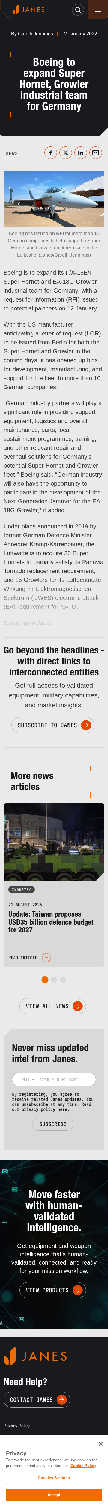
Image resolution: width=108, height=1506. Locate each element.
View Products (47, 1290)
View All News (47, 1006)
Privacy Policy (17, 1425)
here (62, 1109)
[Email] (95, 152)
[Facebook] (50, 152)
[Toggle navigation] (98, 9)
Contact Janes (31, 1399)
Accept (54, 1495)
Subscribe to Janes (47, 725)
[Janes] (28, 9)
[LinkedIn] (80, 152)
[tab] (45, 979)
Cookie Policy (83, 1465)
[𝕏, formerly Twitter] (65, 152)
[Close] (100, 1443)
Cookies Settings (54, 1478)
